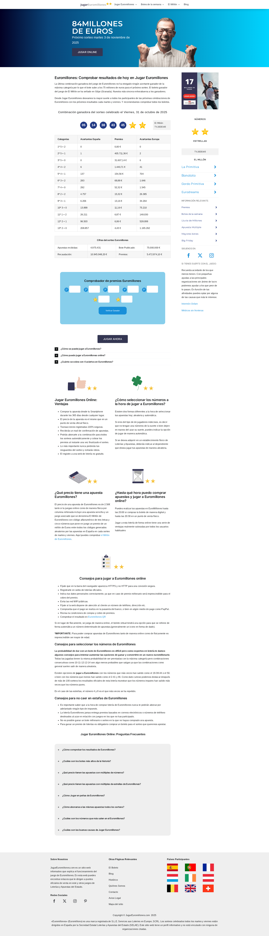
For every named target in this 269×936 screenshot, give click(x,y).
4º (125, 289)
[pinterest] (85, 901)
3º (105, 289)
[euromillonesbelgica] (172, 885)
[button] (113, 349)
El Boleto (113, 868)
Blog (111, 874)
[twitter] (200, 255)
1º (66, 289)
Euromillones (67, 875)
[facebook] (188, 255)
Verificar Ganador (113, 311)
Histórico (113, 880)
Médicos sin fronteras (192, 310)
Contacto (113, 892)
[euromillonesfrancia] (208, 864)
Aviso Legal (115, 898)
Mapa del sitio (116, 904)
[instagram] (211, 255)
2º (86, 289)
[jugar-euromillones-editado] (95, 3)
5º (144, 289)
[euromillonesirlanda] (190, 875)
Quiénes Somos (117, 886)
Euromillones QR (97, 617)
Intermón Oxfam (190, 304)
